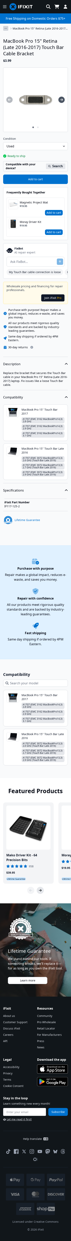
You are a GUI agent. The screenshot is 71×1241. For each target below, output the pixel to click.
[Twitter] (24, 1151)
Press (40, 1041)
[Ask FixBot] (60, 262)
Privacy (7, 1073)
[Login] (65, 7)
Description (12, 364)
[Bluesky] (55, 1152)
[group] (9, 99)
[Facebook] (16, 1151)
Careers (8, 1035)
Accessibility (11, 1067)
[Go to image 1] (33, 127)
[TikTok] (8, 1151)
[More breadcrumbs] (5, 28)
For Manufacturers (49, 1035)
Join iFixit (52, 298)
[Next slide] (40, 890)
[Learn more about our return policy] (32, 347)
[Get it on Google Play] (52, 1081)
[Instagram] (32, 1151)
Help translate (32, 1139)
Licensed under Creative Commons (35, 1221)
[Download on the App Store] (52, 1069)
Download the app (51, 1059)
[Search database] (48, 7)
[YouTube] (39, 1151)
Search (57, 166)
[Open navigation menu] (5, 7)
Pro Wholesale (46, 1022)
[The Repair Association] (35, 1159)
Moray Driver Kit (30, 222)
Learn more (27, 980)
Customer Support (15, 1022)
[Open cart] (57, 7)
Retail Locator (46, 1028)
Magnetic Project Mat (34, 202)
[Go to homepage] (22, 6)
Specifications (13, 490)
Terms (7, 1079)
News (40, 1047)
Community (44, 1016)
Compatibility (13, 397)
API (5, 1041)
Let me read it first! (19, 1119)
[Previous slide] (30, 890)
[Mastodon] (47, 1151)
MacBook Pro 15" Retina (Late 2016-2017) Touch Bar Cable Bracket (39, 28)
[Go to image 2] (38, 127)
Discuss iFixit (11, 1028)
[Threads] (63, 1151)
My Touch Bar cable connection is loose (35, 272)
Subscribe (58, 1112)
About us (9, 1016)
